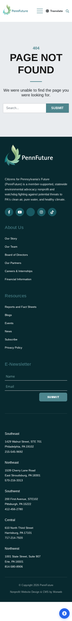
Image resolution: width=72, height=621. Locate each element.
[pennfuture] (29, 158)
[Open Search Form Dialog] (67, 11)
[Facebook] (9, 212)
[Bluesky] (30, 212)
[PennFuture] (15, 11)
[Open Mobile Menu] (40, 11)
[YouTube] (20, 212)
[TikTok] (52, 212)
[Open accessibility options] (64, 613)
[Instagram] (41, 212)
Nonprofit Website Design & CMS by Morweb (36, 591)
